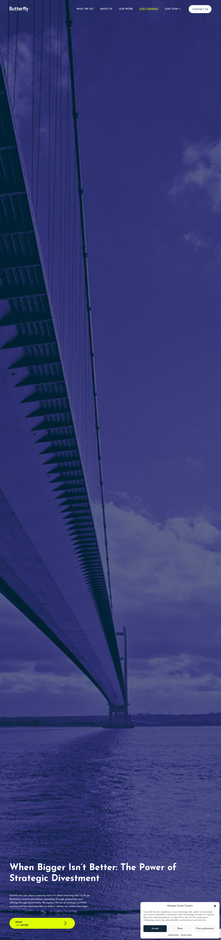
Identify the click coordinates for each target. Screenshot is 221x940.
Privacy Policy (186, 935)
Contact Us (200, 9)
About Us (106, 9)
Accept (155, 928)
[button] (214, 905)
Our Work (126, 9)
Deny (180, 928)
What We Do (84, 9)
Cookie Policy (173, 935)
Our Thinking (148, 9)
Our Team (171, 9)
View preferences (205, 928)
